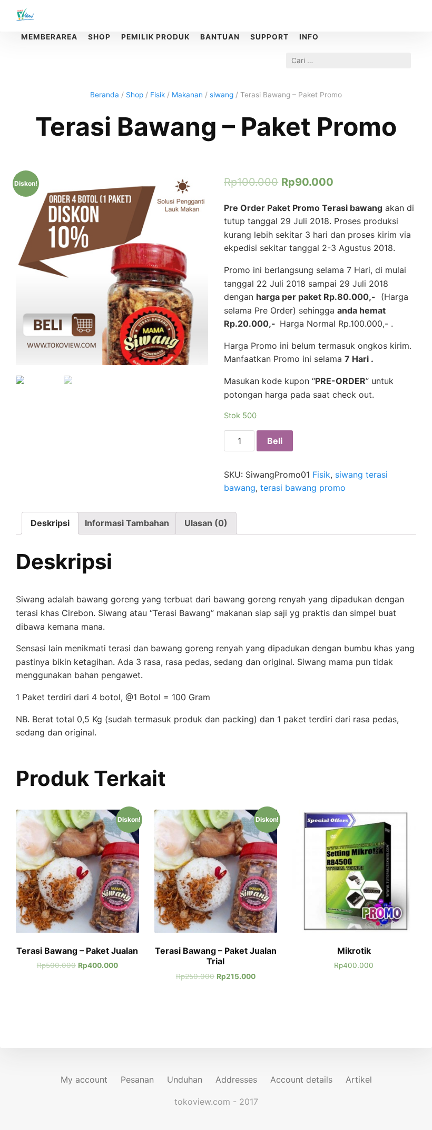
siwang (221, 94)
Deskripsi (50, 523)
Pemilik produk (155, 37)
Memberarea (49, 37)
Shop (134, 94)
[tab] (50, 523)
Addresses (236, 1079)
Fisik (157, 94)
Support (269, 37)
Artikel (359, 1079)
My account (84, 1079)
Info (309, 37)
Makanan (187, 94)
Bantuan (220, 37)
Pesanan (137, 1079)
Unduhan (184, 1079)
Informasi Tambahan (127, 523)
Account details (301, 1079)
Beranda (104, 94)
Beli (274, 441)
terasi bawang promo (303, 487)
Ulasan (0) (206, 523)
